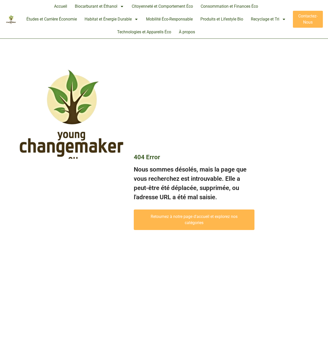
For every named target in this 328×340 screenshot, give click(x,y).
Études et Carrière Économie (51, 19)
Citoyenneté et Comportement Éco (162, 6)
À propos (187, 31)
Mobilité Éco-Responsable (169, 19)
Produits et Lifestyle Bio (221, 19)
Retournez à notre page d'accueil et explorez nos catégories (194, 219)
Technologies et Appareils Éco (144, 31)
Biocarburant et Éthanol (96, 6)
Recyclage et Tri (265, 19)
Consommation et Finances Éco (229, 6)
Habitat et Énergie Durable (108, 19)
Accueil (60, 6)
